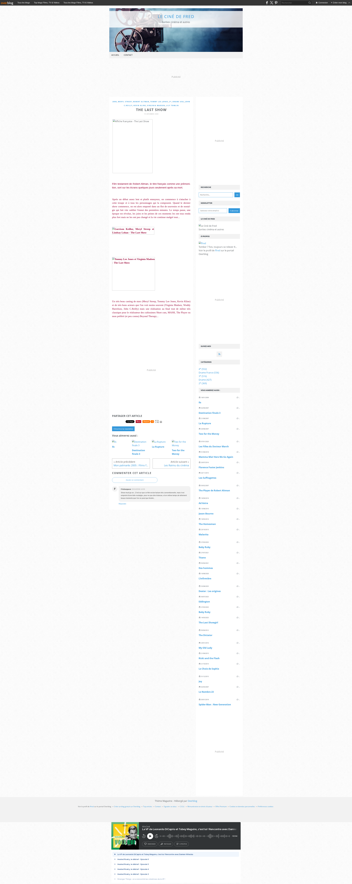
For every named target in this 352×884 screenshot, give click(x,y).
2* (170, 102)
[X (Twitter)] (271, 2)
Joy (200, 681)
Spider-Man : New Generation (215, 704)
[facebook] (267, 2)
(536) (209, 372)
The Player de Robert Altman (214, 490)
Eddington (204, 601)
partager (167, 844)
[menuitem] (115, 55)
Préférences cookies (265, 806)
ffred (217, 250)
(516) (203, 376)
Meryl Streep (125, 102)
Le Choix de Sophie (209, 668)
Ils (200, 402)
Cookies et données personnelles (242, 806)
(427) (205, 379)
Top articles (147, 806)
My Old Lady (205, 647)
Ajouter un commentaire (135, 480)
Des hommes (206, 568)
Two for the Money (209, 433)
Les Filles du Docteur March (214, 446)
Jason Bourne (206, 513)
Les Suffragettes (207, 477)
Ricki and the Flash (209, 658)
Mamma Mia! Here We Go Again (216, 456)
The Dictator (205, 635)
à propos (183, 844)
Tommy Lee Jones (159, 102)
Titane (202, 557)
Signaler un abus (170, 806)
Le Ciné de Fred (176, 16)
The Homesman (207, 524)
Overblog (192, 800)
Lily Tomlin (172, 105)
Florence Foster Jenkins (211, 467)
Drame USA (178, 102)
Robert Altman (141, 102)
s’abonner (152, 844)
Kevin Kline (140, 105)
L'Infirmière (205, 578)
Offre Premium (221, 806)
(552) (203, 369)
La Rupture (205, 423)
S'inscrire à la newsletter (123, 429)
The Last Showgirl (208, 622)
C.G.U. (182, 806)
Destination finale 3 (209, 412)
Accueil (115, 55)
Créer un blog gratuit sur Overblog (127, 806)
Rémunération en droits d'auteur (200, 806)
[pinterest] (276, 2)
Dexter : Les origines (210, 591)
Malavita (203, 534)
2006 (114, 102)
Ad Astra (203, 503)
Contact (128, 55)
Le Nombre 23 (206, 691)
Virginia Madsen (156, 105)
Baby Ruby (204, 547)
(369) (203, 383)
